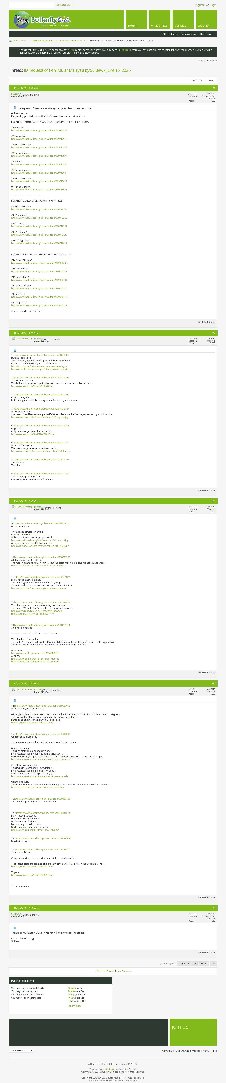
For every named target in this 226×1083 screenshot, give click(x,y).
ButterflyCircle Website (188, 1050)
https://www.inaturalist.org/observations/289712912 (39, 138)
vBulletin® (108, 1068)
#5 (213, 908)
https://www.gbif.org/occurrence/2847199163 (35, 653)
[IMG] (71, 994)
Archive (207, 1050)
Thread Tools (197, 80)
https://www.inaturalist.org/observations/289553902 (39, 130)
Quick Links (206, 33)
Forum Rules (74, 1005)
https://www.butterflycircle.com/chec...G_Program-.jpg (39, 417)
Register (199, 5)
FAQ (164, 33)
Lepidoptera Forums (41, 40)
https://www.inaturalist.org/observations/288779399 (39, 226)
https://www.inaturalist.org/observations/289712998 (39, 164)
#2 (213, 332)
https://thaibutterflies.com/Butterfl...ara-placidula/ (38, 787)
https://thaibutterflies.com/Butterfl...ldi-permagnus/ (38, 565)
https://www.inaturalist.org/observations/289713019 (39, 181)
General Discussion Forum (71, 40)
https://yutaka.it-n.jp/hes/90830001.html (32, 875)
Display (211, 80)
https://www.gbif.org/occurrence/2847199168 (35, 658)
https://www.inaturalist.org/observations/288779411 (39, 243)
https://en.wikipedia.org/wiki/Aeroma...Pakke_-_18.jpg (39, 540)
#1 (213, 88)
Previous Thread (105, 971)
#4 (213, 683)
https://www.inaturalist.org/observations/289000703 (39, 279)
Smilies (72, 991)
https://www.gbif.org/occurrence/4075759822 (35, 661)
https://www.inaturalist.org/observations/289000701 (39, 271)
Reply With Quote (206, 322)
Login (213, 5)
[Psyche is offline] (22, 338)
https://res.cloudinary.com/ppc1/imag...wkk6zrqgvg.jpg (40, 369)
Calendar (173, 33)
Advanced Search (65, 4)
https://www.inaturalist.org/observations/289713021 (39, 189)
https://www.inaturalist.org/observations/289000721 (39, 305)
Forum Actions (188, 33)
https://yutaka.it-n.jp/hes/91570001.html (32, 722)
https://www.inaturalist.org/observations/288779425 (39, 234)
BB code (72, 988)
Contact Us (168, 1050)
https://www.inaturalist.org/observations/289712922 (39, 147)
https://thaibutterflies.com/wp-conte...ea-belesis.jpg (39, 366)
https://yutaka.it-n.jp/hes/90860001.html (32, 866)
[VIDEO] (72, 997)
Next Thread (123, 971)
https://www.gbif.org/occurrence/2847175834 (35, 829)
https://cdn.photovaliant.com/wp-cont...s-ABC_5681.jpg (40, 545)
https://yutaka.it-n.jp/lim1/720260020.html (33, 434)
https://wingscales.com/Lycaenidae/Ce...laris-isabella (39, 776)
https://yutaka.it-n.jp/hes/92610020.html (32, 386)
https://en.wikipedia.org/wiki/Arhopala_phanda (36, 610)
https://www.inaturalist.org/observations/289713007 (39, 172)
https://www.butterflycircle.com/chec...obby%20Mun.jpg (40, 451)
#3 (213, 501)
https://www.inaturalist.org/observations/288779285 (39, 209)
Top (213, 963)
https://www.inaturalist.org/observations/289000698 (39, 263)
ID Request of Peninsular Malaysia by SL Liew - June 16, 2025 (77, 70)
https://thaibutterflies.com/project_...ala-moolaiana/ (39, 588)
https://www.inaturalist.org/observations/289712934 (39, 155)
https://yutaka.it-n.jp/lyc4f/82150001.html (33, 613)
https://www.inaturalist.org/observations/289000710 (39, 288)
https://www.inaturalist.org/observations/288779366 (39, 217)
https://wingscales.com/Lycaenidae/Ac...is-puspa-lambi (40, 759)
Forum (23, 40)
